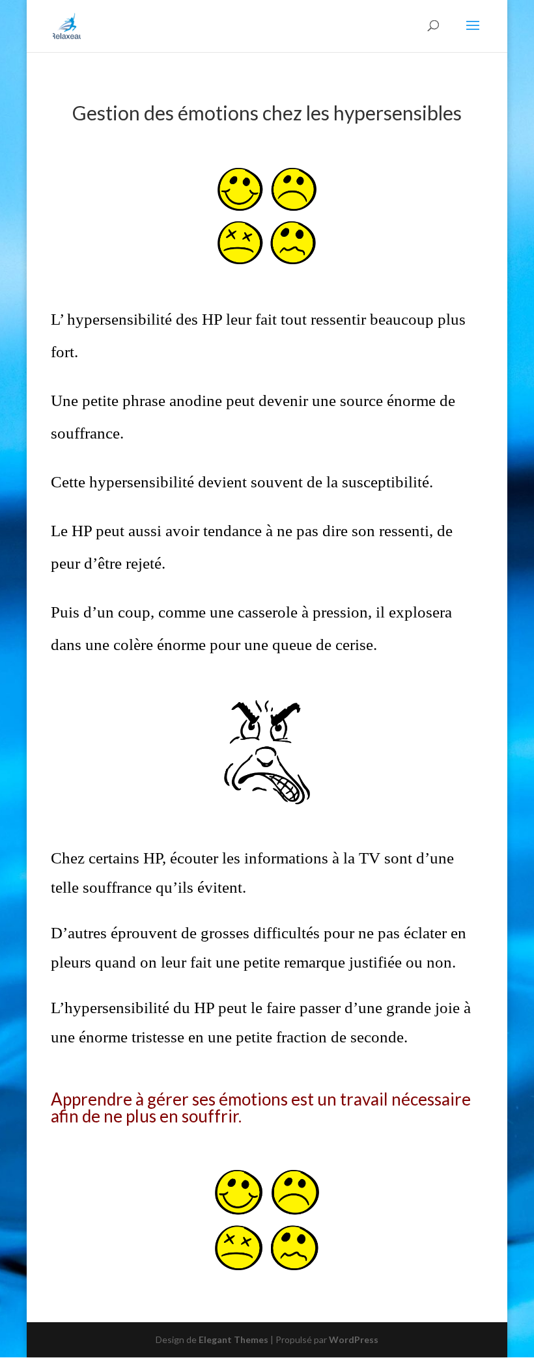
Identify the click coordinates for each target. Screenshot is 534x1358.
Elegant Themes (233, 1339)
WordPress (353, 1339)
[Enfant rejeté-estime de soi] (124, 563)
